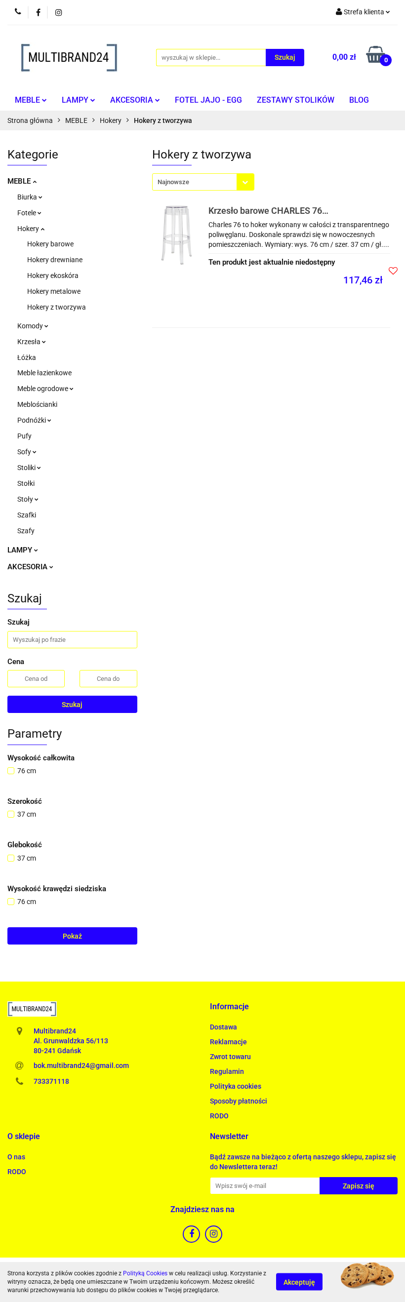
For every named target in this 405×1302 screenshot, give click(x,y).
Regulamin (227, 1071)
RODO (219, 1116)
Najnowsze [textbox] (173, 182)
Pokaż (72, 936)
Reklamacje (228, 1042)
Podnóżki (32, 420)
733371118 (51, 1081)
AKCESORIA (132, 100)
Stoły (26, 499)
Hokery (28, 229)
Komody (30, 326)
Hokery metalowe (54, 291)
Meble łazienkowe (44, 373)
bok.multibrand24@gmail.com (81, 1065)
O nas (16, 1157)
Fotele (27, 213)
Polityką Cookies (145, 1273)
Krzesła (29, 342)
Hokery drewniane (54, 260)
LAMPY (76, 100)
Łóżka (26, 357)
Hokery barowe (50, 244)
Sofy (25, 452)
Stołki (26, 483)
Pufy (24, 436)
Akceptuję (299, 1282)
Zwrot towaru (230, 1057)
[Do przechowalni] (393, 270)
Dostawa (223, 1027)
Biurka (28, 197)
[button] (229, 1007)
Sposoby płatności (238, 1101)
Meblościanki (37, 404)
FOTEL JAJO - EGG (208, 100)
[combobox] (203, 182)
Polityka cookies (235, 1086)
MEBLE (28, 100)
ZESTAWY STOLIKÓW (295, 100)
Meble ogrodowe (43, 389)
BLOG (359, 100)
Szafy (26, 531)
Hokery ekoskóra (53, 275)
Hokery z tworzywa (56, 307)
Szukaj (72, 705)
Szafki (26, 515)
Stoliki (27, 468)
